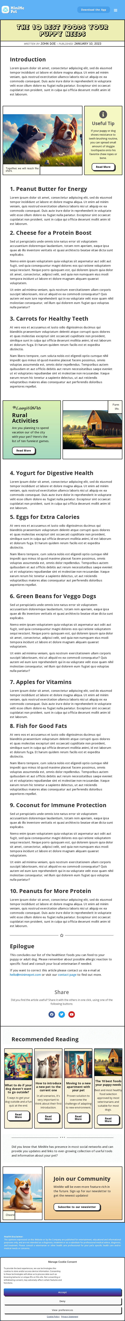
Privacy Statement (69, 1316)
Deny (62, 1301)
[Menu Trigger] (115, 11)
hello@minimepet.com (25, 975)
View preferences (62, 1310)
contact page (67, 975)
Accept (62, 1292)
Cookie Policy (53, 1316)
